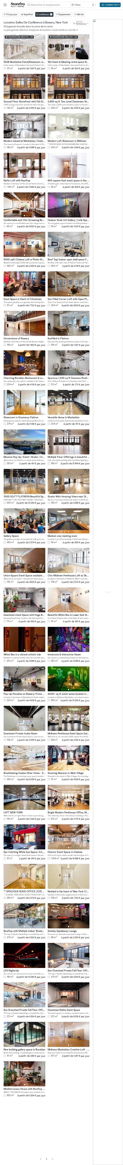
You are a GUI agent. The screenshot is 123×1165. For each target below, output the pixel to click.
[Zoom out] (96, 1157)
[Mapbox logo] (95, 1162)
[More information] (77, 30)
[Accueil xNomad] (19, 4)
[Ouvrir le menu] (5, 4)
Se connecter (110, 5)
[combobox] (47, 5)
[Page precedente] (40, 1159)
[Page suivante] (52, 1159)
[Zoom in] (96, 1152)
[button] (24, 57)
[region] (108, 592)
